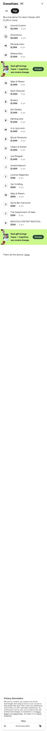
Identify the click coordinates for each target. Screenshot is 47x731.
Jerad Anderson (18, 165)
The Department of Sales (23, 212)
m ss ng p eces (17, 128)
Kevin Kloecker (17, 91)
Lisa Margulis (16, 156)
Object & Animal (18, 147)
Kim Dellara (16, 109)
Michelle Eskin (17, 44)
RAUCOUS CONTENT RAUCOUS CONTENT (25, 221)
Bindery (14, 100)
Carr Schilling (16, 184)
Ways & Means (17, 81)
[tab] (6, 10)
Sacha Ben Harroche (20, 203)
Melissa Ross (16, 53)
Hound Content (18, 25)
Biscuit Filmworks (18, 137)
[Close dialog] (42, 3)
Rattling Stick (16, 119)
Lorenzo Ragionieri (19, 175)
